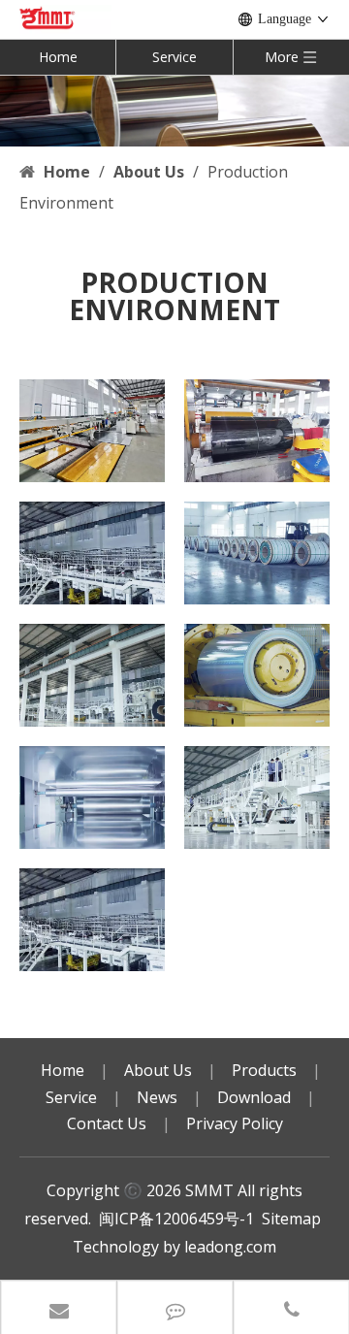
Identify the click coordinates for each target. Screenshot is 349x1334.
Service (174, 57)
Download (254, 1097)
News (157, 1097)
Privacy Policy (234, 1123)
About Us (158, 1070)
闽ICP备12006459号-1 (176, 1218)
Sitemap (291, 1218)
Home (58, 57)
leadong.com (230, 1246)
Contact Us (106, 1123)
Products (264, 1070)
